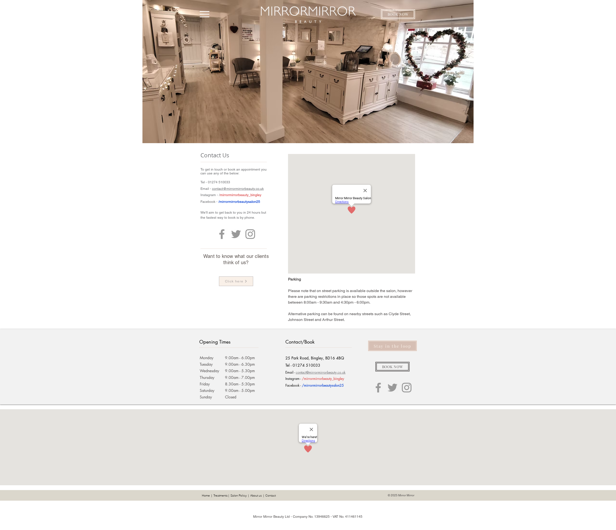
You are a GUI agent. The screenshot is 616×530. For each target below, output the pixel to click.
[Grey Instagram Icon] (250, 234)
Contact (270, 495)
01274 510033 (219, 182)
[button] (398, 14)
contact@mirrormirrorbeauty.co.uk (238, 189)
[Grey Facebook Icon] (221, 234)
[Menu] (204, 14)
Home (206, 495)
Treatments (220, 495)
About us (256, 495)
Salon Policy (239, 495)
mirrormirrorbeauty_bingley (240, 195)
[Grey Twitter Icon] (236, 234)
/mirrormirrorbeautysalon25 (239, 202)
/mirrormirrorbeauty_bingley (323, 378)
